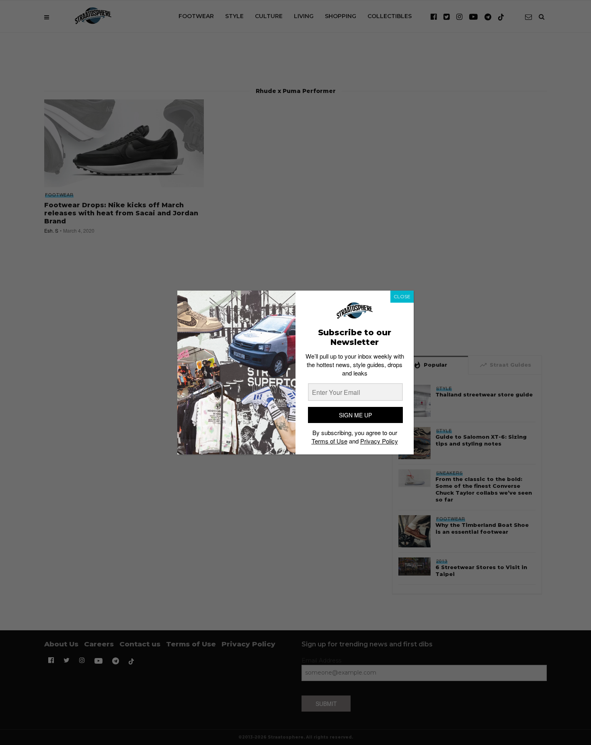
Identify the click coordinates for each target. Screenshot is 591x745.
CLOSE (402, 296)
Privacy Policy (379, 441)
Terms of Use (329, 441)
